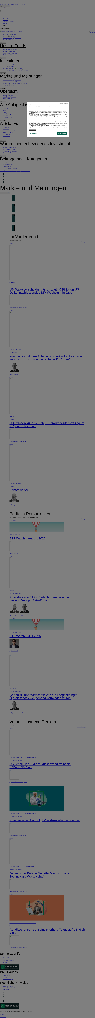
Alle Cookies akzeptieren (62, 133)
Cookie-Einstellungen (33, 133)
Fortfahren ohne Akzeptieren (63, 103)
